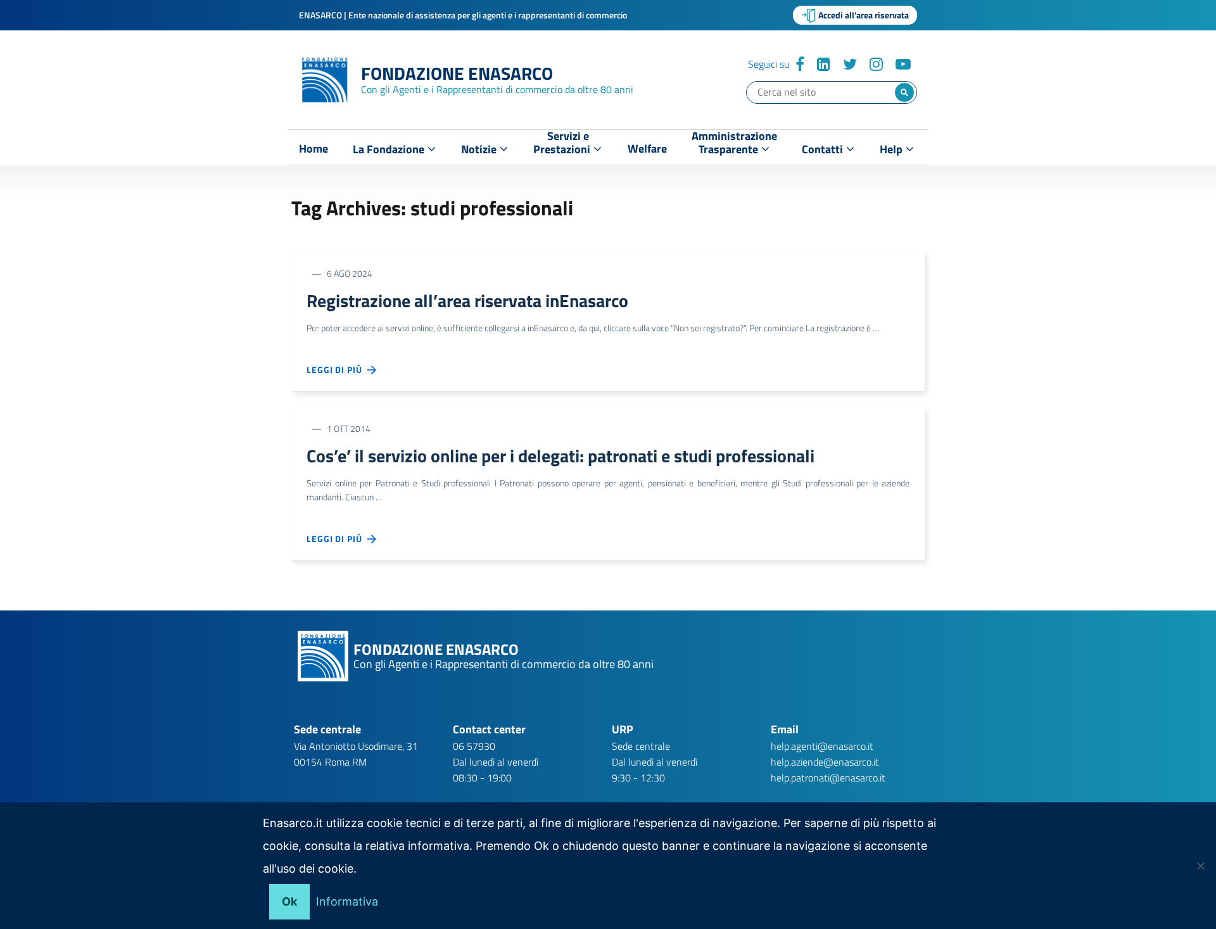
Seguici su (768, 64)
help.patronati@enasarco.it (828, 777)
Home (313, 149)
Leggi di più (337, 369)
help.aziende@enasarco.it (825, 761)
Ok (289, 901)
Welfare (647, 149)
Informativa (347, 901)
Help (892, 149)
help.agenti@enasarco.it (822, 746)
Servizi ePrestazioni (563, 145)
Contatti (824, 149)
